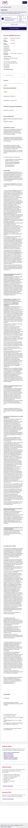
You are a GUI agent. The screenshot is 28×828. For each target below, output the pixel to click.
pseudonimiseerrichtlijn (9, 19)
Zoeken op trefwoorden (8, 753)
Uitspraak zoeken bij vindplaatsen (11, 758)
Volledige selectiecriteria (8, 786)
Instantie (5, 38)
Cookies (11, 825)
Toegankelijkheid (16, 825)
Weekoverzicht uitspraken (8, 798)
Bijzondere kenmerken (6, 54)
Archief (6, 826)
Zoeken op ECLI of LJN (8, 755)
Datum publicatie (6, 44)
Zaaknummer (6, 46)
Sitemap (5, 825)
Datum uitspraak (6, 41)
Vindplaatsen (6, 66)
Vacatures (2, 826)
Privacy (8, 825)
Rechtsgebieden (7, 50)
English (2, 825)
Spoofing (21, 825)
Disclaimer (9, 826)
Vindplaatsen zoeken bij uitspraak (11, 757)
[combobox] (14, 75)
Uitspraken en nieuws (7, 7)
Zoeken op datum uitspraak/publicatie (11, 752)
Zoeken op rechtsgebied (9, 756)
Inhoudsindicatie (7, 56)
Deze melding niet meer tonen (20, 18)
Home (2, 7)
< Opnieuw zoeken (14, 24)
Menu (24, 2)
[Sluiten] (25, 18)
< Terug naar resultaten (14, 28)
